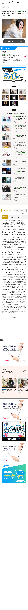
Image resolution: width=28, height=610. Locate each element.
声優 (3, 7)
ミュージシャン (10, 7)
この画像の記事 (9, 41)
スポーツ (19, 7)
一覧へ (23, 371)
